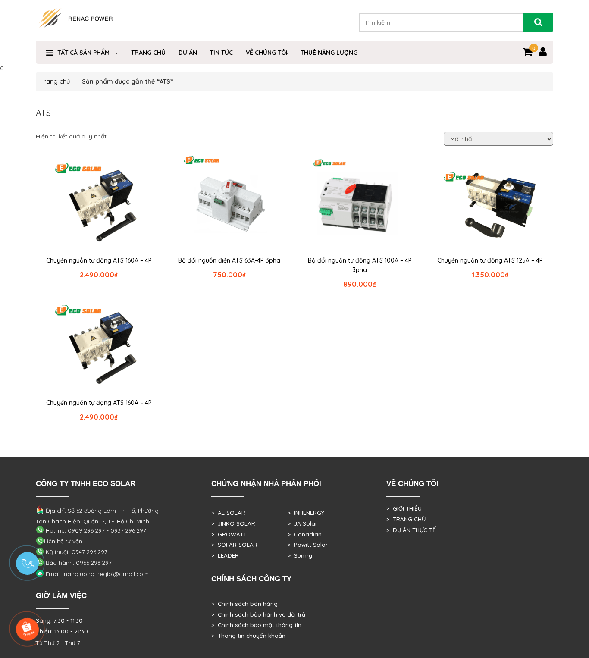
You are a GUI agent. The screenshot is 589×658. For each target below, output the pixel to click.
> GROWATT (229, 534)
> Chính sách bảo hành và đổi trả (258, 614)
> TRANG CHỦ (406, 519)
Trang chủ (55, 81)
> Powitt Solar (308, 544)
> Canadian (305, 534)
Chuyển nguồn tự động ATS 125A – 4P (490, 260)
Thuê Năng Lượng (329, 52)
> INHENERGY (306, 512)
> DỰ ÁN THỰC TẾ (411, 529)
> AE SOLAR (228, 512)
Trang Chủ (148, 52)
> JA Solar (302, 523)
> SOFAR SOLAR (234, 544)
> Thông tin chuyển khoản (248, 635)
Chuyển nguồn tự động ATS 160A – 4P (99, 260)
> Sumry (300, 555)
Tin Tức (221, 52)
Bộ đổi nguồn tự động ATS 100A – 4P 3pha (360, 265)
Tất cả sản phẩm (83, 52)
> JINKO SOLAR (233, 523)
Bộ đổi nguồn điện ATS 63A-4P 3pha (229, 260)
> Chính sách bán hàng (244, 603)
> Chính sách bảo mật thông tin (256, 624)
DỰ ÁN (188, 52)
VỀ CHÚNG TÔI (267, 52)
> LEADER (225, 555)
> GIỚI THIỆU (404, 508)
